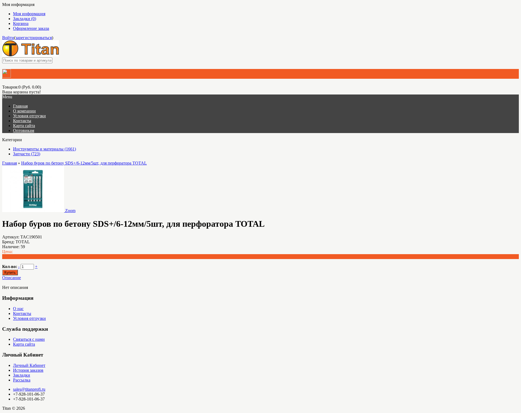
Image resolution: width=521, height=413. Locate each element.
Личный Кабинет (29, 365)
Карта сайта (24, 344)
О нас (18, 308)
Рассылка (21, 380)
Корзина (20, 23)
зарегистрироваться (33, 37)
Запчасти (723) (26, 154)
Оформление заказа (31, 28)
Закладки (21, 375)
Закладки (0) (24, 18)
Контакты (22, 313)
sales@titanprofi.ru (29, 389)
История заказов (28, 370)
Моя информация (29, 13)
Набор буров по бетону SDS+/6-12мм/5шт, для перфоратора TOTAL (84, 163)
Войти (8, 37)
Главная (9, 163)
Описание (11, 277)
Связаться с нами (29, 339)
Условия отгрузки (29, 318)
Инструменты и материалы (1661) (44, 149)
